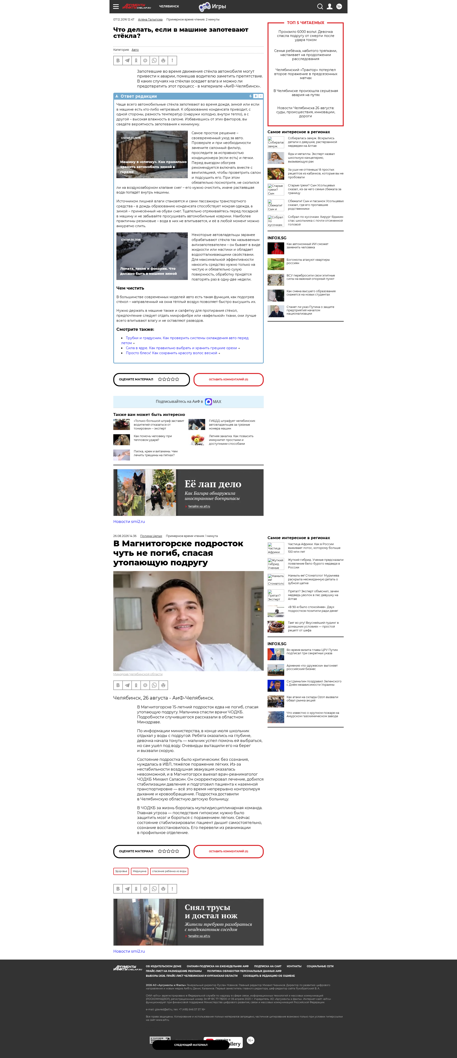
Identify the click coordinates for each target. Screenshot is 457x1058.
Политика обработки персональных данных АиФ (244, 971)
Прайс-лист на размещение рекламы (174, 971)
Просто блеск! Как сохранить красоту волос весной (171, 353)
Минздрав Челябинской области (138, 674)
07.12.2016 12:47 (123, 19)
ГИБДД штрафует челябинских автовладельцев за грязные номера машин (232, 424)
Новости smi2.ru (129, 521)
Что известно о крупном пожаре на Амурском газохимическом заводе (313, 714)
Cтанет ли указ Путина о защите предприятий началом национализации (310, 310)
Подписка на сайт (267, 966)
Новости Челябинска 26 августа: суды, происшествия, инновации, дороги (305, 112)
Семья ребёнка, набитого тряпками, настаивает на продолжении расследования (305, 55)
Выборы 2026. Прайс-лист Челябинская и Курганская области (192, 975)
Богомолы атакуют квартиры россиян (308, 261)
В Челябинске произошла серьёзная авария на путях (305, 93)
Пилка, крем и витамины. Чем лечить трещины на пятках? (156, 453)
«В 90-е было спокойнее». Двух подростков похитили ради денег (313, 609)
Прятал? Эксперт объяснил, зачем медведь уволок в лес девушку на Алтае (313, 595)
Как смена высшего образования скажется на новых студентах (311, 293)
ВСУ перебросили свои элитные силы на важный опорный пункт (311, 277)
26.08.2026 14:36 (124, 536)
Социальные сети (320, 966)
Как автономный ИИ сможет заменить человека (307, 245)
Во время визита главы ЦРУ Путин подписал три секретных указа (312, 651)
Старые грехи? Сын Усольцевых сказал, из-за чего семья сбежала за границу (314, 189)
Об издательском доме (163, 966)
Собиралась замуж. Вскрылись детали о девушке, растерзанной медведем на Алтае (312, 142)
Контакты (294, 966)
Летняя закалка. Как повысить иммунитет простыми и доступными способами (231, 439)
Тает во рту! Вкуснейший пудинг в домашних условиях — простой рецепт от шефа (313, 626)
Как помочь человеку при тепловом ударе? (153, 438)
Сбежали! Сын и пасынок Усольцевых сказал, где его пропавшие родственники (316, 204)
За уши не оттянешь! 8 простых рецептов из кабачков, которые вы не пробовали (315, 173)
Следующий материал (191, 1045)
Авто (135, 49)
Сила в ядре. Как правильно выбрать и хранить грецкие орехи (181, 348)
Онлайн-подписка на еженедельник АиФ (218, 966)
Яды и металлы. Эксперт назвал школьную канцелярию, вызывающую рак (311, 157)
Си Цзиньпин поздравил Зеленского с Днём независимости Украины (314, 683)
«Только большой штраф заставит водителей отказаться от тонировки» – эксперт (159, 424)
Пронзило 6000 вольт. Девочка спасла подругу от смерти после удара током (305, 36)
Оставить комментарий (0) (228, 379)
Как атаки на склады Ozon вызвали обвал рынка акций (312, 698)
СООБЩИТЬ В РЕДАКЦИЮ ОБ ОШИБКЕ (269, 975)
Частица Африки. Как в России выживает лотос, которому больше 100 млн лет (314, 547)
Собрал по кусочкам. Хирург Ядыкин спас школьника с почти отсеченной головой (315, 220)
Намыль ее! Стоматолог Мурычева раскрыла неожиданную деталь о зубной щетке (313, 579)
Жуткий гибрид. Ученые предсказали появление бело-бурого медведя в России (315, 563)
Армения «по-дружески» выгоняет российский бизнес (312, 667)
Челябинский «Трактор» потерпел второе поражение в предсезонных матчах (305, 74)
